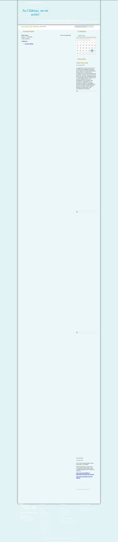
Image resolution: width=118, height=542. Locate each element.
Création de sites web (48, 538)
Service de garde (59, 22)
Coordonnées (84, 506)
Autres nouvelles (81, 487)
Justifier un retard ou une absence (88, 508)
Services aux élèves (64, 511)
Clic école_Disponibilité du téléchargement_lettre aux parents (85, 473)
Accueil (20, 21)
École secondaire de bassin (47, 530)
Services (44, 22)
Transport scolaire (64, 512)
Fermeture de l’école (45, 532)
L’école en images (44, 512)
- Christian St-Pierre (70, 538)
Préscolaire (43, 526)
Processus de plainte (85, 510)
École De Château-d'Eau (26, 26)
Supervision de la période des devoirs (68, 522)
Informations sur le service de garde (68, 521)
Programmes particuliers (45, 514)
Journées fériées (29, 43)
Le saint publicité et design (60, 538)
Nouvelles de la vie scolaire (47, 518)
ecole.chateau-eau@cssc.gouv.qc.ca (28, 520)
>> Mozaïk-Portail (93, 21)
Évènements (36, 26)
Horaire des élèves (45, 524)
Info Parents (43, 528)
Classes (34, 22)
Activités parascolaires (46, 520)
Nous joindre (75, 22)
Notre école (42, 511)
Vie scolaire (42, 516)
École (35, 2)
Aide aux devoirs (64, 514)
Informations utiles (44, 522)
